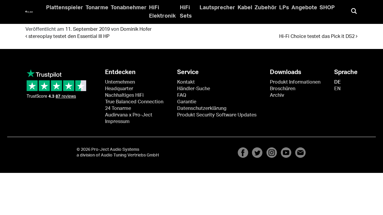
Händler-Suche (193, 88)
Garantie (186, 101)
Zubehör (266, 7)
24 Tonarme (118, 108)
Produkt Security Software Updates (216, 115)
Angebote (304, 7)
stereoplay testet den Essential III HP (68, 36)
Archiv (277, 95)
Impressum (117, 121)
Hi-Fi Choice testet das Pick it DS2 (317, 36)
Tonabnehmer (129, 7)
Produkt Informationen (295, 82)
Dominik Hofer (136, 29)
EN (337, 88)
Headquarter (119, 88)
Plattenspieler (64, 7)
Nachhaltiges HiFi (124, 95)
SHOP (327, 7)
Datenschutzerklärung (202, 108)
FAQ (181, 95)
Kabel (245, 7)
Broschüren (282, 88)
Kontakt (186, 82)
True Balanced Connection (134, 101)
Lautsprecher (217, 7)
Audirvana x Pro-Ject (128, 115)
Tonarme (97, 7)
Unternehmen (120, 82)
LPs (284, 7)
